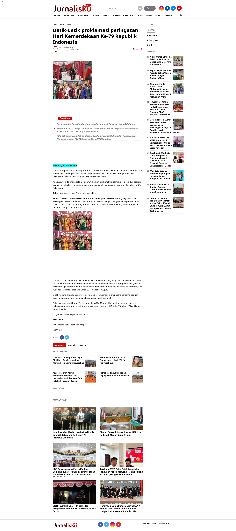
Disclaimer (164, 523)
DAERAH (96, 15)
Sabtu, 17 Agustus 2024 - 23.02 (69, 50)
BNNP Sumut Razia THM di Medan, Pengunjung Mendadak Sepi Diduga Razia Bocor (74, 508)
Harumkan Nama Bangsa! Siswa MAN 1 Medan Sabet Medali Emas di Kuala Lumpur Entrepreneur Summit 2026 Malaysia (120, 509)
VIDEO (158, 15)
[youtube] (179, 8)
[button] (180, 14)
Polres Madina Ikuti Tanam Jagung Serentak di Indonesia (114, 374)
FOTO (149, 15)
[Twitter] (67, 337)
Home (55, 25)
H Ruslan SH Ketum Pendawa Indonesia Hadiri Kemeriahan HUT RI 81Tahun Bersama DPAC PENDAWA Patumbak (160, 108)
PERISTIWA (69, 15)
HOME (57, 15)
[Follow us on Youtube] (118, 524)
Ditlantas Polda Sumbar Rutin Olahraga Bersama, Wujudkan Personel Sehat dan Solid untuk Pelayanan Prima (160, 90)
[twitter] (173, 8)
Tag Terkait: (59, 345)
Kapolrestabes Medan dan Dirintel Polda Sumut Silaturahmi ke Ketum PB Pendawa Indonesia (73, 435)
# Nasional (152, 35)
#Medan (82, 345)
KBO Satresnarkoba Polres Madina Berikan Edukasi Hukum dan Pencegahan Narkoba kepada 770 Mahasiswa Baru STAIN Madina (96, 137)
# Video (150, 45)
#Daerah (71, 345)
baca (136, 49)
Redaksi (147, 523)
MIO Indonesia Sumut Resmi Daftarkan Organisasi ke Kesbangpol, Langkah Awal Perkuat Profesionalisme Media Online (165, 126)
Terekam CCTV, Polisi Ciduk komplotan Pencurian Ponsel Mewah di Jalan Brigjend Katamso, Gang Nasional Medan (121, 472)
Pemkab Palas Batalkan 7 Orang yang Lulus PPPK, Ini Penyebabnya (113, 360)
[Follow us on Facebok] (100, 524)
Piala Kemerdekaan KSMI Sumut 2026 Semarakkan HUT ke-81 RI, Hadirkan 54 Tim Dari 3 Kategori (161, 142)
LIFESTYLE (128, 15)
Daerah (61, 25)
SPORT (139, 15)
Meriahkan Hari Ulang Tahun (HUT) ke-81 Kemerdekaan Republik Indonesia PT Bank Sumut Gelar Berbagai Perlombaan (97, 130)
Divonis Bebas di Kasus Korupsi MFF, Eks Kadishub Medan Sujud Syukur (120, 433)
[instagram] (161, 8)
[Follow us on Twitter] (106, 524)
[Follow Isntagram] (112, 524)
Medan (68, 25)
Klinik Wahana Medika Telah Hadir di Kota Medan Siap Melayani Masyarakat (161, 60)
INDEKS (168, 15)
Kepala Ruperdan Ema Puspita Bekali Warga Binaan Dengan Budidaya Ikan (160, 74)
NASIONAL (83, 15)
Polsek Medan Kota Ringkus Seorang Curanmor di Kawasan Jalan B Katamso (96, 124)
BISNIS (116, 15)
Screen (150, 8)
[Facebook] (62, 337)
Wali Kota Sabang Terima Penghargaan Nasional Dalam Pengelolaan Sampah (160, 175)
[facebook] (167, 8)
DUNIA (106, 15)
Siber (154, 523)
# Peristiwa (152, 40)
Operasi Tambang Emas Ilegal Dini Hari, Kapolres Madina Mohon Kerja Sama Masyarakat (68, 360)
